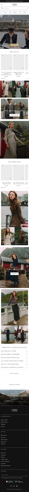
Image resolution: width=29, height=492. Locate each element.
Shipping (3, 424)
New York (3, 452)
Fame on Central (12, 489)
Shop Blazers (14, 115)
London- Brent (4, 459)
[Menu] (1, 4)
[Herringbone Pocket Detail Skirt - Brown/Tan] (18, 62)
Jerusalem (3, 463)
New (5, 12)
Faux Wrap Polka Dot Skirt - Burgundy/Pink (18, 183)
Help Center (3, 441)
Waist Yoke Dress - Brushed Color (6, 183)
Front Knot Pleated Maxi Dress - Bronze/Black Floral (6, 73)
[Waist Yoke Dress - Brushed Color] (6, 172)
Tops (24, 12)
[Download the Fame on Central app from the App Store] (10, 481)
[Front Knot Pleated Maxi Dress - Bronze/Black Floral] (6, 62)
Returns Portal (4, 419)
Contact (2, 426)
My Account (4, 435)
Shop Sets (14, 273)
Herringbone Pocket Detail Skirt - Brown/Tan (18, 73)
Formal (15, 12)
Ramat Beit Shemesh (5, 465)
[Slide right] (27, 1)
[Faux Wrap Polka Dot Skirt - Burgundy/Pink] (18, 172)
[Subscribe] (25, 400)
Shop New (14, 44)
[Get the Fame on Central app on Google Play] (19, 481)
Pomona (3, 457)
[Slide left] (2, 1)
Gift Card (3, 437)
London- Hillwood (5, 461)
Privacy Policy (4, 422)
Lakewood (3, 455)
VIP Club (3, 443)
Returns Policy (4, 439)
